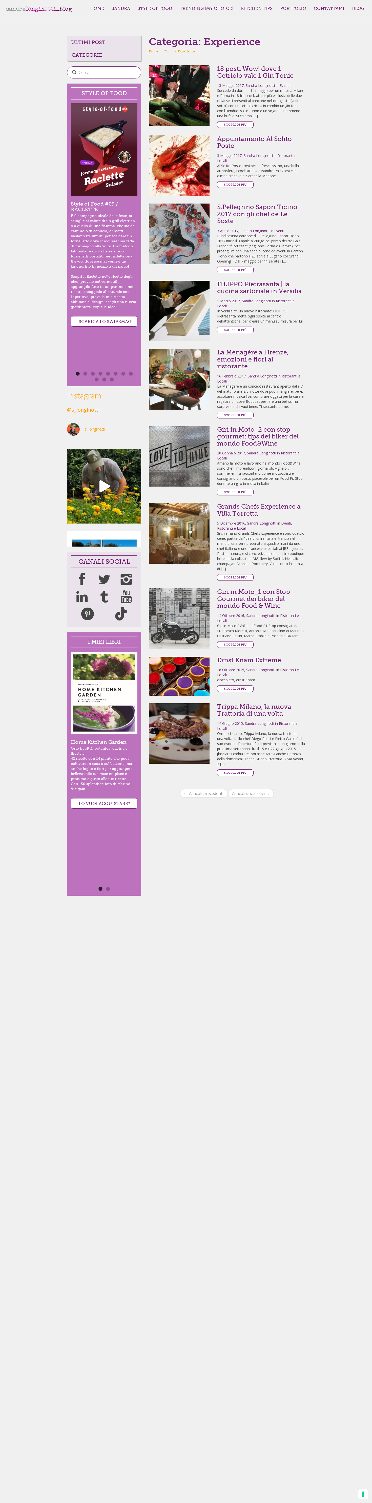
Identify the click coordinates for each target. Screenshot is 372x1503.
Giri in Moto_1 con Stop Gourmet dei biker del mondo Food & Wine (253, 599)
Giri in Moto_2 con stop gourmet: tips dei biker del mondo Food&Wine (258, 436)
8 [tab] (135, 375)
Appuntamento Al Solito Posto (254, 142)
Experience (186, 51)
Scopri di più (235, 124)
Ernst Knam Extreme (249, 660)
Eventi (285, 85)
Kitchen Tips (257, 8)
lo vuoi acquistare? (104, 803)
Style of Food (155, 8)
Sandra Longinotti (260, 85)
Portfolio (293, 8)
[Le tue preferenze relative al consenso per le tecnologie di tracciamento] (363, 1494)
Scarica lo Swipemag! (105, 321)
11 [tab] (116, 381)
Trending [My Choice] (206, 8)
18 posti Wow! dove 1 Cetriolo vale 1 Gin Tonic (255, 72)
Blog (358, 8)
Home (97, 8)
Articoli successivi (251, 793)
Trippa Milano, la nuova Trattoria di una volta (254, 710)
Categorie (87, 55)
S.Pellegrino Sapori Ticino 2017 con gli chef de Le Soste (257, 214)
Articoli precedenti (203, 793)
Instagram (84, 395)
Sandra (121, 8)
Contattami (329, 8)
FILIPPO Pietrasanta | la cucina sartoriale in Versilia (259, 287)
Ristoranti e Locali (231, 528)
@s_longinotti (83, 409)
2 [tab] (113, 890)
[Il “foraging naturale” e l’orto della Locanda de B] (104, 486)
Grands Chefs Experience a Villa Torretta (259, 510)
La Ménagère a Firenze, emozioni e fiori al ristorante (253, 359)
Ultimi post (88, 42)
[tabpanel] (104, 214)
